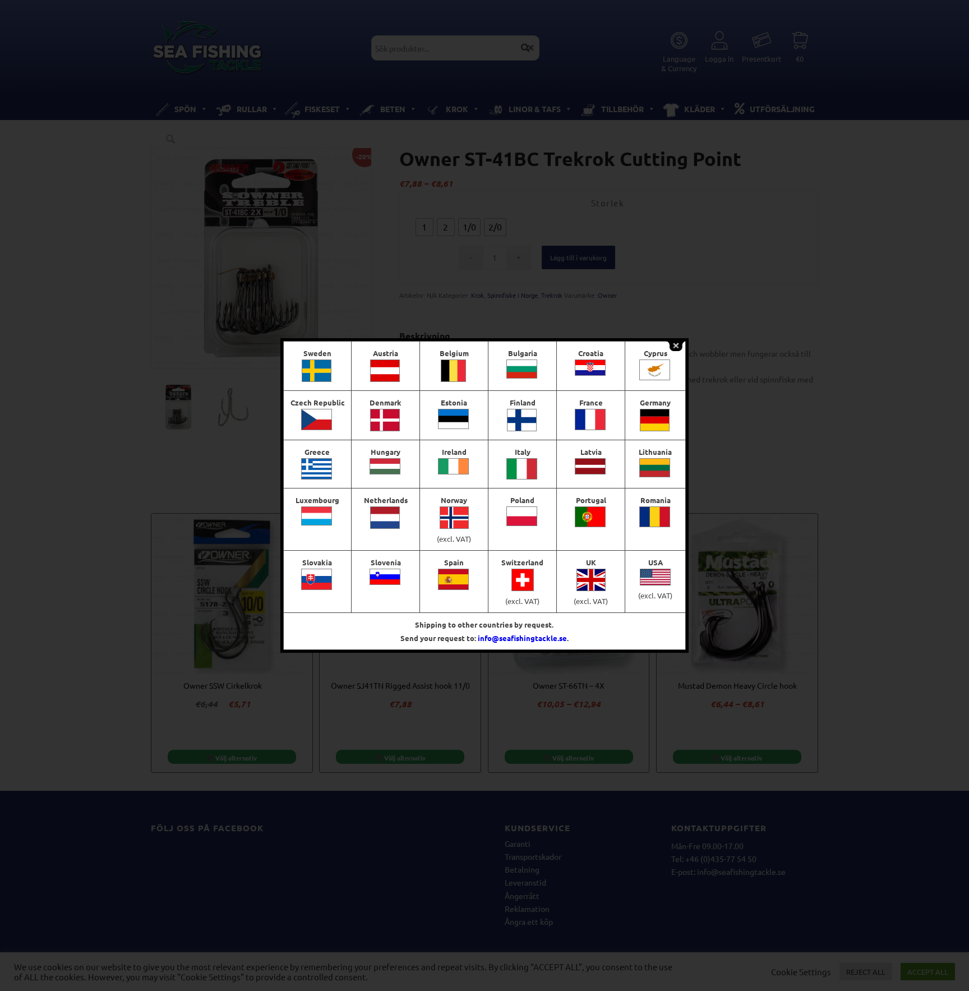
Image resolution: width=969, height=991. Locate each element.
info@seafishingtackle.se (522, 638)
